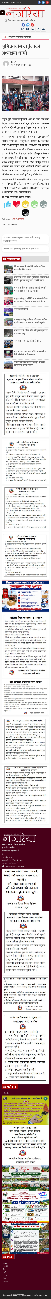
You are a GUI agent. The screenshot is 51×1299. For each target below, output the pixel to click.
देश (4, 1269)
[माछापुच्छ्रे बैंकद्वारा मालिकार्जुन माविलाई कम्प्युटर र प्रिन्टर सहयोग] (8, 365)
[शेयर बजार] (38, 29)
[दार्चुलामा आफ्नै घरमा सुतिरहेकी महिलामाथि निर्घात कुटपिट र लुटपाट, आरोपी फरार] (8, 280)
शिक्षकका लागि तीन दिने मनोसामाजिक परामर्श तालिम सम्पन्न (29, 268)
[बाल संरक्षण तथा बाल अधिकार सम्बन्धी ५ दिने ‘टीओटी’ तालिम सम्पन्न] (8, 354)
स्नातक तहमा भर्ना (21, 309)
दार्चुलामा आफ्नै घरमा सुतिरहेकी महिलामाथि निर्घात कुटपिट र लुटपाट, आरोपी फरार (31, 279)
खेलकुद (5, 1281)
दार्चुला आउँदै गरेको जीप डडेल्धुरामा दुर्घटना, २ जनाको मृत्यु (31, 332)
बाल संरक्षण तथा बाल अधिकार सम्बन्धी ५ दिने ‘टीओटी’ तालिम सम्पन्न (30, 353)
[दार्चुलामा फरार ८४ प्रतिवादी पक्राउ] (8, 344)
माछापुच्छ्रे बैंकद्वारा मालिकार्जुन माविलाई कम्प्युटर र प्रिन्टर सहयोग (29, 363)
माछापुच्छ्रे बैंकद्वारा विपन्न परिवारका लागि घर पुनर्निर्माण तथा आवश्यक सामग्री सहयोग (31, 321)
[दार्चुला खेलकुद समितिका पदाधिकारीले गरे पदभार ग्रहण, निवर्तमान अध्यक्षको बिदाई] (8, 301)
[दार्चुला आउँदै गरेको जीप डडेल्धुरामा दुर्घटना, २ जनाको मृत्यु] (8, 333)
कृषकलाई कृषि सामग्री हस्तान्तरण (26, 248)
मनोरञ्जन (5, 1275)
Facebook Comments (9, 224)
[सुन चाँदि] (43, 29)
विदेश (5, 1278)
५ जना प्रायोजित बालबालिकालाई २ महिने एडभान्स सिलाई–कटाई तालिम (30, 289)
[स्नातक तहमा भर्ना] (8, 312)
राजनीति (5, 1266)
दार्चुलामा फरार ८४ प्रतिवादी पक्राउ (27, 341)
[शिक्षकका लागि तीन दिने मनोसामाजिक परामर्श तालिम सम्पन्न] (8, 270)
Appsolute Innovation (38, 1295)
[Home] (5, 37)
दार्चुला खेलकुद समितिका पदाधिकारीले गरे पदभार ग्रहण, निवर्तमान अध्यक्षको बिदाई (31, 300)
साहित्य (5, 1272)
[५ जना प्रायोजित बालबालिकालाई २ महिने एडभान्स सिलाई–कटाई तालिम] (8, 291)
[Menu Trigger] (2, 12)
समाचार (21, 219)
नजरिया (14, 62)
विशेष (15, 219)
